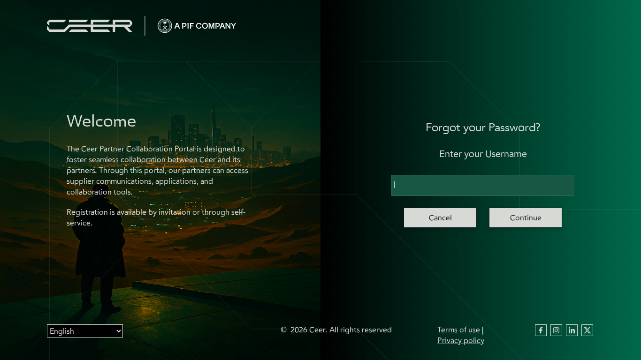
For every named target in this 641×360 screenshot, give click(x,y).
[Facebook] (541, 333)
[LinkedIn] (572, 333)
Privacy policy (460, 340)
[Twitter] (587, 333)
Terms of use (458, 329)
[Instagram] (556, 333)
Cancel (440, 217)
